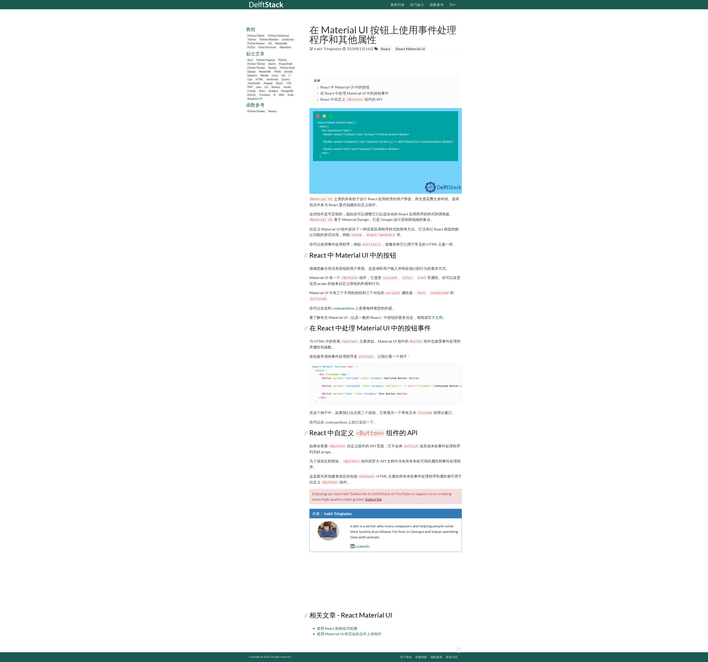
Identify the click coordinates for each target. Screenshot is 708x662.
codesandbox (343, 308)
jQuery (286, 79)
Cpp (249, 79)
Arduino (273, 90)
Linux (275, 75)
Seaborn (252, 75)
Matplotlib (281, 43)
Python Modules (269, 39)
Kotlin (287, 87)
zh (451, 5)
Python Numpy (256, 43)
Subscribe (373, 499)
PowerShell (285, 63)
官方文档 (435, 317)
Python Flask (287, 67)
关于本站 (406, 657)
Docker (288, 71)
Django (251, 71)
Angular (268, 83)
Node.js (276, 87)
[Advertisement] (15, 71)
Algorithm (285, 47)
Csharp (251, 90)
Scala (291, 94)
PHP (250, 87)
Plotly (277, 71)
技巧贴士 (417, 5)
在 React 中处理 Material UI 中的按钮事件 (354, 93)
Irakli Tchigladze (327, 48)
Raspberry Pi (254, 98)
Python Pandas (256, 67)
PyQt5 (251, 47)
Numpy (272, 67)
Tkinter (251, 39)
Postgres (264, 94)
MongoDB (287, 90)
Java (258, 87)
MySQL (251, 94)
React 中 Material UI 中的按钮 (344, 87)
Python (282, 59)
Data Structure (267, 47)
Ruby (262, 90)
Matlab (264, 75)
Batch (272, 63)
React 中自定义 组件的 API (351, 99)
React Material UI (410, 48)
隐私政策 (436, 657)
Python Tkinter (256, 63)
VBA (281, 94)
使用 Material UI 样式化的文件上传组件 (349, 634)
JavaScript (288, 39)
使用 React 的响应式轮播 (337, 628)
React (279, 83)
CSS (289, 83)
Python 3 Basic (256, 35)
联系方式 (452, 657)
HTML (259, 79)
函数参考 (437, 5)
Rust (250, 59)
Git (270, 43)
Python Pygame (265, 59)
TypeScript (253, 83)
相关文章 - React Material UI (350, 615)
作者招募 (421, 657)
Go (266, 87)
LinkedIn (362, 546)
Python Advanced (278, 35)
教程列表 (398, 5)
